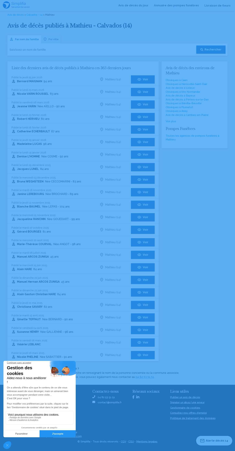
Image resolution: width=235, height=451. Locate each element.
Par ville (54, 39)
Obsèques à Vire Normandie (183, 91)
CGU (131, 441)
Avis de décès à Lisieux (180, 87)
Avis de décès (15, 14)
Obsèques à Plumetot (179, 107)
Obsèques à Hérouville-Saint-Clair (186, 84)
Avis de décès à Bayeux (180, 95)
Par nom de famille (27, 39)
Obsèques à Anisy (177, 111)
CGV (123, 441)
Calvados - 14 (34, 14)
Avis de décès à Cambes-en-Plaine (187, 115)
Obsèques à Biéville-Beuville (184, 103)
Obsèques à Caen (177, 80)
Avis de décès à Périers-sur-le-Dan (187, 99)
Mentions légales (146, 441)
